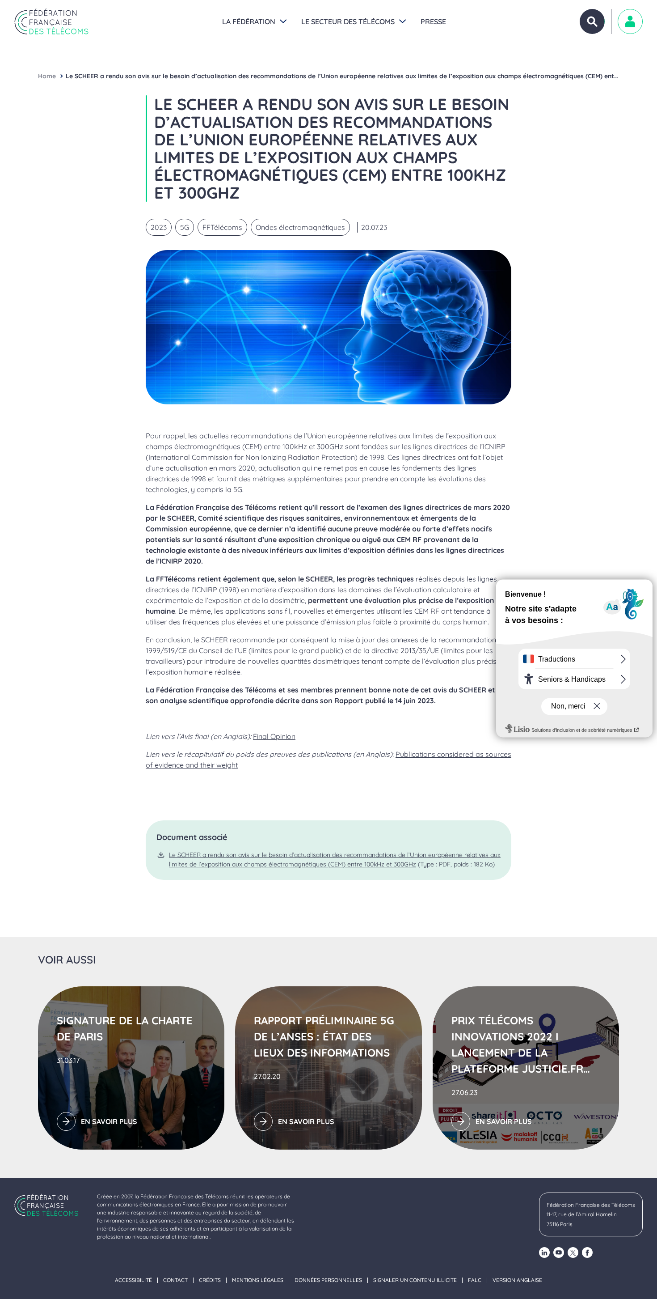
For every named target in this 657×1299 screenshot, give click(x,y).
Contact (175, 1280)
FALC (474, 1280)
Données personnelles (328, 1280)
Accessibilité (133, 1280)
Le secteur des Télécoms (348, 21)
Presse (433, 21)
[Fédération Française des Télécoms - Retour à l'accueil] (51, 21)
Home (47, 76)
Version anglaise (517, 1280)
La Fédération (248, 21)
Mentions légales (257, 1280)
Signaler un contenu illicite (415, 1280)
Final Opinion (274, 736)
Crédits (210, 1280)
